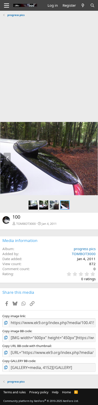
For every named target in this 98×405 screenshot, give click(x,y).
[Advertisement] (49, 67)
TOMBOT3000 (26, 223)
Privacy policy (39, 392)
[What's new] (83, 5)
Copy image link (13, 316)
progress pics (85, 248)
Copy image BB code (16, 331)
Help (55, 392)
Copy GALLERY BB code (18, 361)
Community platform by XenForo (41, 401)
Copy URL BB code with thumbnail (26, 346)
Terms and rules (14, 392)
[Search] (92, 5)
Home (66, 392)
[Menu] (6, 5)
